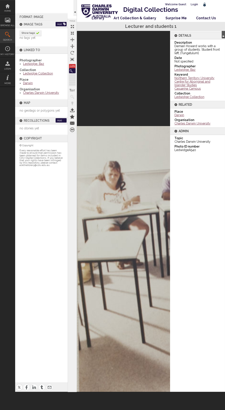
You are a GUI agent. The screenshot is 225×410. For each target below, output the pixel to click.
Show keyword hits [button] (72, 97)
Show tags (28, 32)
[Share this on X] (19, 384)
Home (7, 11)
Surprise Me (176, 18)
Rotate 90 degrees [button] (72, 53)
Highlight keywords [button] (72, 103)
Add (59, 24)
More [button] (7, 83)
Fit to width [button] (72, 39)
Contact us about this (72, 123)
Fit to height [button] (72, 46)
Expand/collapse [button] (223, 34)
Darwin (28, 83)
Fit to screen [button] (72, 33)
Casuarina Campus (187, 88)
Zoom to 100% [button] (72, 59)
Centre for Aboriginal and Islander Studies (192, 83)
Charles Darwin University (41, 92)
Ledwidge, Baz (33, 64)
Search (7, 40)
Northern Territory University (194, 78)
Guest (182, 4)
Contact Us (206, 18)
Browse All (7, 25)
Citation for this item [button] (72, 130)
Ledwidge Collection (38, 73)
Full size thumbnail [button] (72, 26)
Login (7, 69)
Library (98, 18)
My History (7, 54)
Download (72, 110)
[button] (72, 70)
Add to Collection (72, 116)
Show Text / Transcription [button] (72, 90)
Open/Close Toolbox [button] (75, 8)
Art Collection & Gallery (135, 18)
